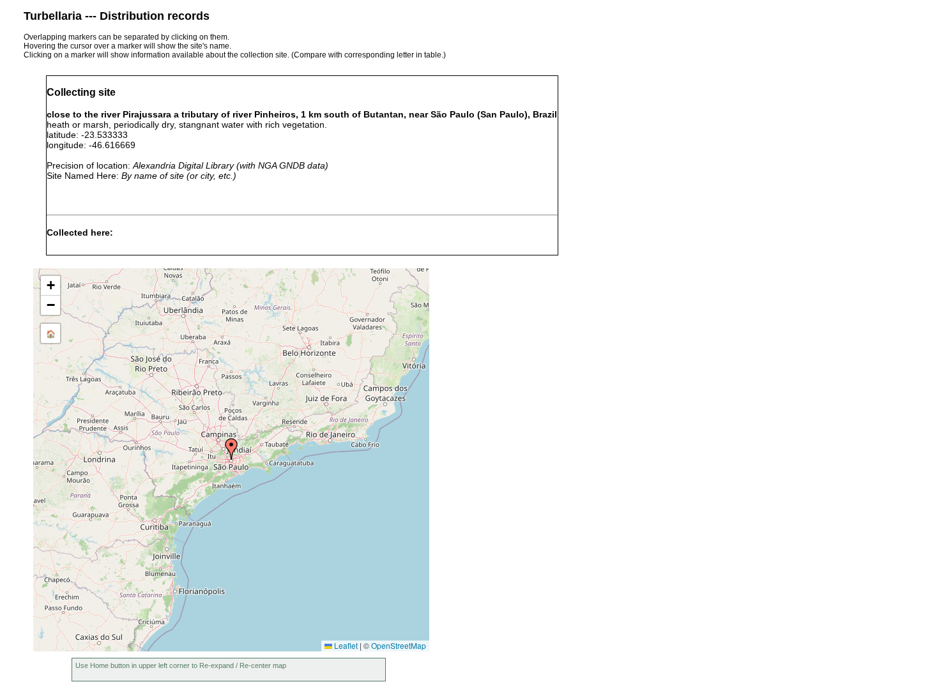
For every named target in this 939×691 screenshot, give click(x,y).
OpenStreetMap (398, 645)
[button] (231, 449)
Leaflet (345, 645)
